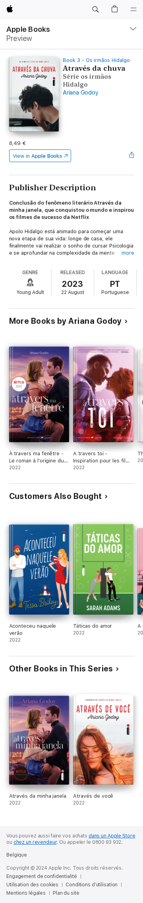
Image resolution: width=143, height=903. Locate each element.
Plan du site (66, 893)
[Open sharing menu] (131, 156)
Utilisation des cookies (32, 885)
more (128, 253)
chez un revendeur (35, 842)
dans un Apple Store (112, 836)
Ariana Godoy (80, 92)
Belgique (16, 855)
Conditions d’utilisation (92, 885)
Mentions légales (26, 893)
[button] (95, 9)
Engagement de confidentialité (41, 876)
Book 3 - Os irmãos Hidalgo (96, 60)
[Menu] (133, 9)
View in (37, 156)
